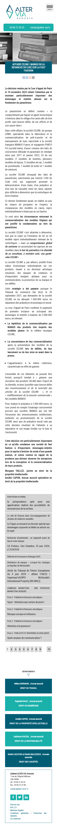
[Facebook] (23, 77)
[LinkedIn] (27, 77)
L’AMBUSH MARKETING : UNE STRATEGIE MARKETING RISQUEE (28, 590)
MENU (50, 9)
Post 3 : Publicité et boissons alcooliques (24, 623)
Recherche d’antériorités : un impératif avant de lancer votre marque (28, 543)
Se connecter (15, 818)
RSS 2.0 (13, 807)
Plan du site (15, 804)
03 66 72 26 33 (17, 27)
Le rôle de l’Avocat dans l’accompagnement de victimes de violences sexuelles (28, 523)
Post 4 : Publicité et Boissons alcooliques (24, 612)
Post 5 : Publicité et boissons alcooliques (25, 600)
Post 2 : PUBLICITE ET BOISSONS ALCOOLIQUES (28, 636)
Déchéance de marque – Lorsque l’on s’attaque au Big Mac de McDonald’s (28, 572)
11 (49, 649)
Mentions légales (17, 810)
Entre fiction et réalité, (28, 502)
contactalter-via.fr (40, 27)
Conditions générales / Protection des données (28, 814)
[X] (33, 77)
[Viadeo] (30, 77)
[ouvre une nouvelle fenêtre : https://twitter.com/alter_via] (19, 797)
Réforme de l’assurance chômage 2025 (23, 556)
